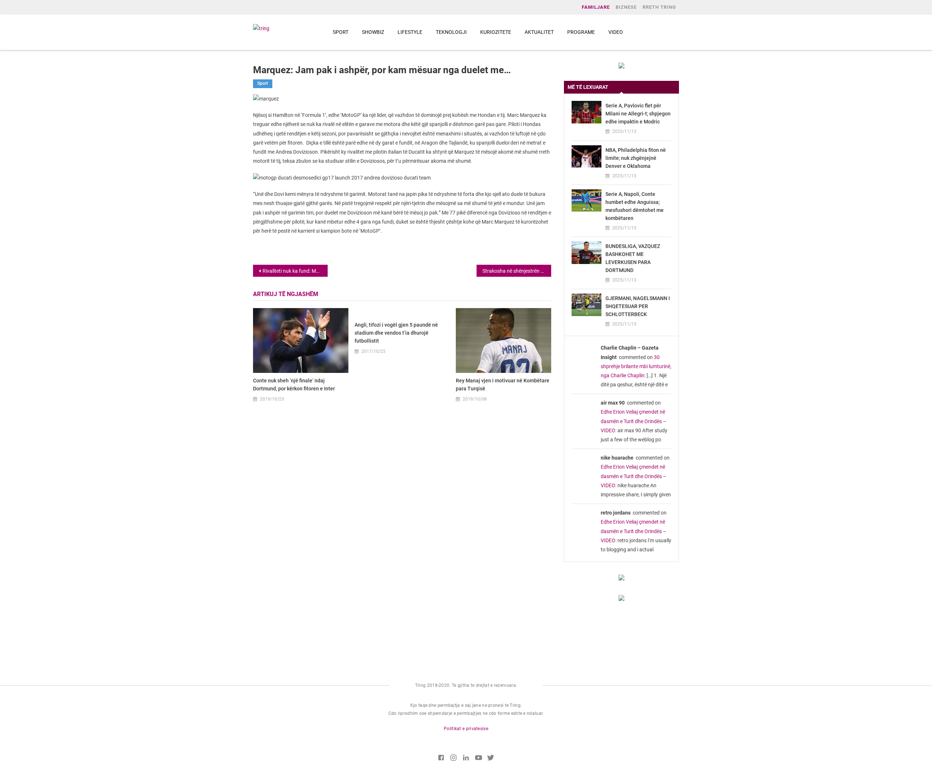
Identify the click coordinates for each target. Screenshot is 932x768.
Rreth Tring (659, 7)
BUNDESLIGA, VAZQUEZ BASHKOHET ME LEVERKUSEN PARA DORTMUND (632, 258)
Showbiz (373, 32)
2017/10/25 (374, 351)
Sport (340, 32)
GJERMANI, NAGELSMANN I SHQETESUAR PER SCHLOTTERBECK (637, 306)
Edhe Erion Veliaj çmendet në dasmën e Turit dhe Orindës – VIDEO (633, 421)
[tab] (621, 87)
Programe (581, 32)
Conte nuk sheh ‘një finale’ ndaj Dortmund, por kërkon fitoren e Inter (294, 384)
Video (615, 32)
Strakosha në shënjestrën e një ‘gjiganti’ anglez (516, 271)
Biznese (626, 7)
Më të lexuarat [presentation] (588, 87)
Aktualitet (539, 32)
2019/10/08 (475, 399)
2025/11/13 (624, 131)
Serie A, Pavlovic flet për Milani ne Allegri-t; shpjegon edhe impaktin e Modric (638, 114)
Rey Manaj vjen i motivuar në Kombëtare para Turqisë (502, 384)
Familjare (596, 7)
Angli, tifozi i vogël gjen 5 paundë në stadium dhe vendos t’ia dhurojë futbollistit (396, 333)
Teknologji (451, 32)
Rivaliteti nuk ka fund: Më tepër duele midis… (295, 271)
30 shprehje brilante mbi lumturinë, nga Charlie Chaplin (636, 366)
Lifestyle (410, 32)
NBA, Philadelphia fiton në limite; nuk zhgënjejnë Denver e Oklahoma (635, 158)
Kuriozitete (495, 32)
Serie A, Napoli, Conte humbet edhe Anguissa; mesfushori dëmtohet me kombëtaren (634, 206)
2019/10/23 (272, 399)
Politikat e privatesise (466, 728)
